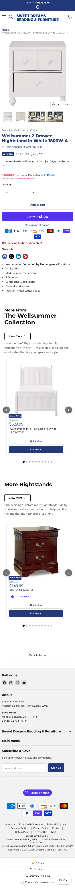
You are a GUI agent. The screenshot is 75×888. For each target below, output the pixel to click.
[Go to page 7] (42, 462)
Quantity (6, 184)
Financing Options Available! (23, 243)
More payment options (37, 225)
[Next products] (68, 410)
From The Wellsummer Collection (22, 130)
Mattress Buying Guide (35, 835)
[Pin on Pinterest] (25, 256)
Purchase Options (20, 828)
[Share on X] (11, 256)
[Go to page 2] (26, 462)
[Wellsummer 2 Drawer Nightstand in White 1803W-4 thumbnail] (8, 117)
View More (15, 336)
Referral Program (56, 824)
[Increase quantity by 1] (33, 192)
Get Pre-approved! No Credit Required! (18, 178)
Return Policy (22, 832)
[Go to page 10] (51, 462)
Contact (56, 828)
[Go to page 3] (30, 462)
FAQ (53, 832)
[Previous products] (6, 410)
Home (5, 29)
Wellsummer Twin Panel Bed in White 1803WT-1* (32, 430)
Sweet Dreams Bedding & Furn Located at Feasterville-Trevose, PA (35, 841)
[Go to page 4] (33, 462)
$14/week (49, 175)
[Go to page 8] (45, 462)
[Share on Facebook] (4, 256)
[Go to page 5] (36, 462)
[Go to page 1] (24, 462)
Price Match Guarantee (31, 824)
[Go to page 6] (39, 462)
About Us (10, 824)
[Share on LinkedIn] (18, 256)
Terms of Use (40, 832)
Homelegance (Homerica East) (24, 147)
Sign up (56, 768)
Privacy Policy (40, 828)
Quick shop (36, 441)
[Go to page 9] (48, 462)
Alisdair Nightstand (21, 590)
